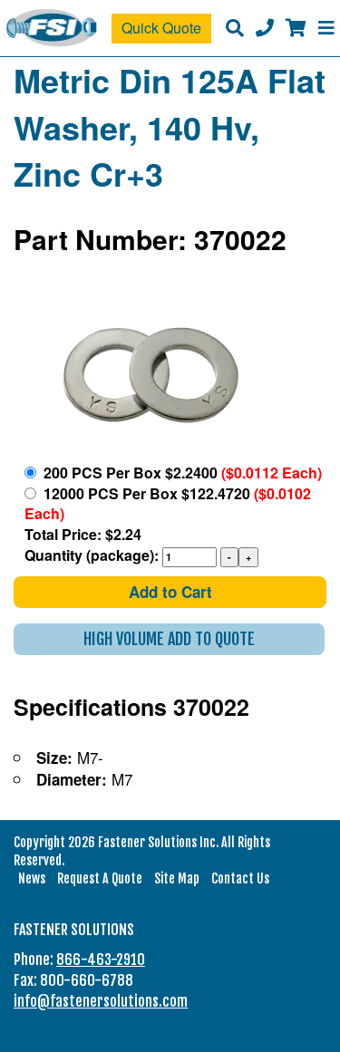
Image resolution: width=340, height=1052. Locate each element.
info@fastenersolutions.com (101, 1001)
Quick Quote (161, 27)
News (31, 878)
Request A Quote (99, 878)
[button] (169, 639)
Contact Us (240, 878)
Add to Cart (170, 592)
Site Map (176, 878)
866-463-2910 (100, 960)
